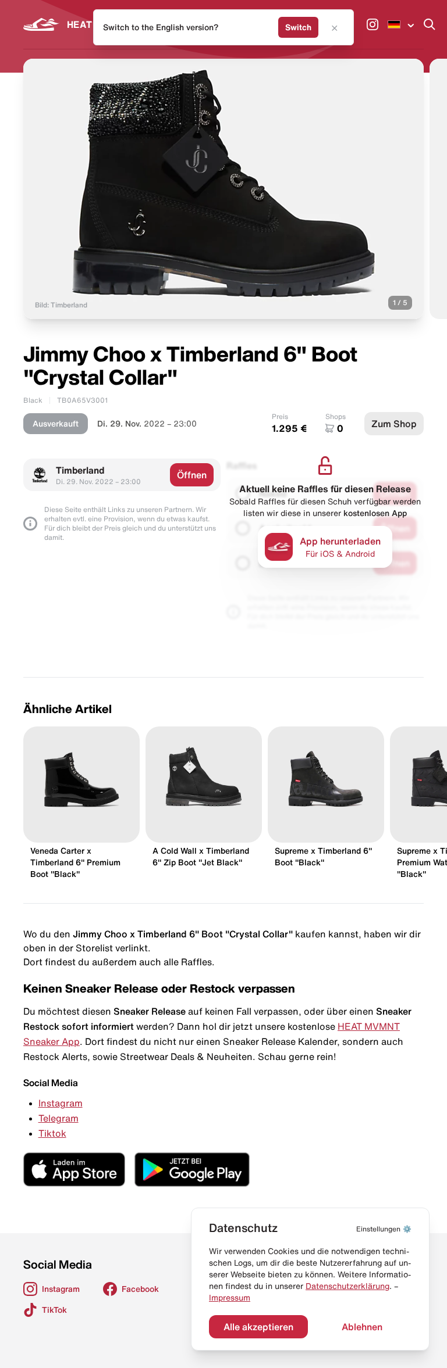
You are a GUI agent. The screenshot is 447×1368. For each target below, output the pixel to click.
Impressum (229, 1298)
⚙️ (383, 1229)
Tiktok (52, 1133)
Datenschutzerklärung (347, 1286)
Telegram (58, 1118)
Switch (298, 27)
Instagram (60, 1103)
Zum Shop (394, 423)
